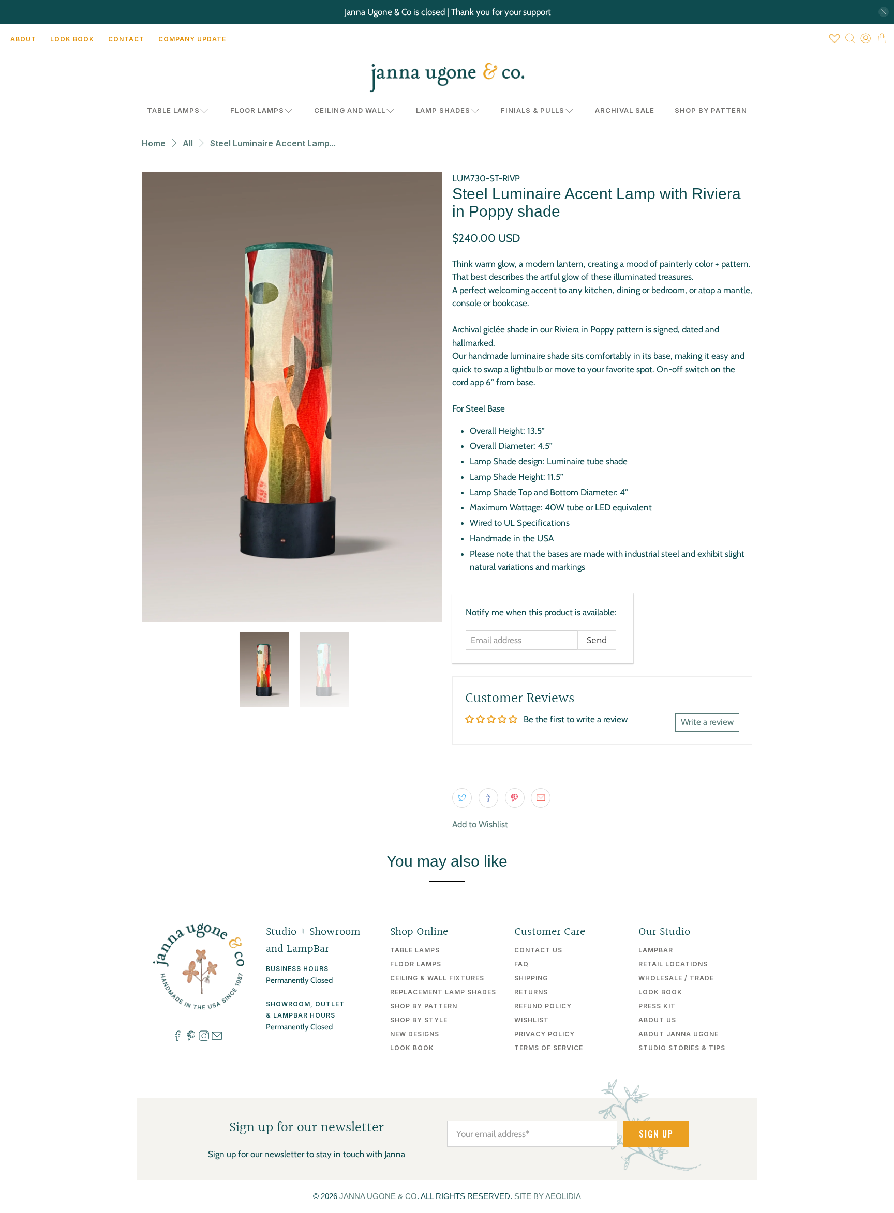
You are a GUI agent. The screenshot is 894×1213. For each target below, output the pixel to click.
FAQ (521, 964)
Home (154, 143)
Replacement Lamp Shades (443, 992)
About (23, 39)
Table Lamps (173, 110)
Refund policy (543, 1006)
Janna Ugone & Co (378, 1196)
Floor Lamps (257, 110)
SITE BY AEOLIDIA (547, 1196)
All (188, 143)
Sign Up (656, 1134)
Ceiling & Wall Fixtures (437, 978)
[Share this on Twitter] (462, 798)
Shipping (531, 978)
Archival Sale (624, 110)
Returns (531, 992)
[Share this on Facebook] (488, 798)
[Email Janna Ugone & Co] (217, 1038)
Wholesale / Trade (676, 978)
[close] (883, 12)
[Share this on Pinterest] (515, 798)
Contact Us (538, 950)
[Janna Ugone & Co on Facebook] (177, 1038)
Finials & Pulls (532, 110)
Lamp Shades (443, 110)
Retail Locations (673, 964)
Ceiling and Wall (349, 110)
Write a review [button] (707, 722)
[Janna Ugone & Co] (447, 78)
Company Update (192, 39)
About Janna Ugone (678, 1034)
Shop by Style (419, 1020)
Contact (126, 39)
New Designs (414, 1034)
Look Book (72, 39)
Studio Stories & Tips (681, 1048)
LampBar (655, 950)
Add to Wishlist (480, 824)
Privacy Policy (544, 1034)
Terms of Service (548, 1048)
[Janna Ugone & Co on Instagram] (204, 1038)
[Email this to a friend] (540, 798)
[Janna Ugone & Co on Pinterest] (191, 1038)
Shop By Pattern (711, 110)
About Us (657, 1020)
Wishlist (531, 1020)
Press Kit (657, 1006)
